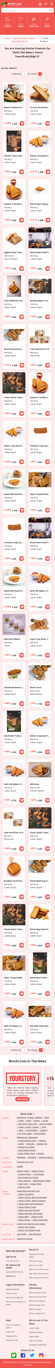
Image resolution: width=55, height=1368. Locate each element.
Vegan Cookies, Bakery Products (32, 1200)
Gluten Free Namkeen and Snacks (31, 1224)
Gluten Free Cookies (27, 1227)
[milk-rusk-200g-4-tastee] (14, 634)
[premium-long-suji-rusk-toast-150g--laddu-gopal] (14, 537)
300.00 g (8, 159)
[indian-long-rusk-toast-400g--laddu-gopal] (40, 731)
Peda (44, 1127)
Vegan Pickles (37, 1216)
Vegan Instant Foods (27, 1207)
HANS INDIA (34, 1336)
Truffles (20, 1166)
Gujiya (45, 1120)
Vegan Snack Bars (40, 1220)
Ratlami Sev (42, 1144)
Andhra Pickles (38, 1171)
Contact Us (10, 1276)
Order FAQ (10, 1332)
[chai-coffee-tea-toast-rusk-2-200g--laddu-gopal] (14, 296)
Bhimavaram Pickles (42, 1180)
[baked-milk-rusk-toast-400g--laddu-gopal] (14, 586)
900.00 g (34, 352)
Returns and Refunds (14, 1297)
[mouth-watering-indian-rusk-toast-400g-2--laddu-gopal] (14, 344)
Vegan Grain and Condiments (31, 1204)
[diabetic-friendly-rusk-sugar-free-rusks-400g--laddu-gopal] (14, 199)
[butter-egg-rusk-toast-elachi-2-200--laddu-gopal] (40, 924)
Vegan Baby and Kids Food (28, 1191)
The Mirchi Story (35, 1261)
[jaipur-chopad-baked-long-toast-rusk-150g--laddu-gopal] (14, 972)
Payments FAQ (12, 1340)
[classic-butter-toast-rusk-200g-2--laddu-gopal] (14, 924)
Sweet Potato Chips (27, 1153)
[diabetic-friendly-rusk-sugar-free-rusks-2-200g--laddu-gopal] (40, 392)
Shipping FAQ (11, 1336)
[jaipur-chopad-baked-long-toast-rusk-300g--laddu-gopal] (40, 489)
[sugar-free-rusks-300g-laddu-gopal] (40, 634)
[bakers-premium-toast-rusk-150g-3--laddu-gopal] (14, 102)
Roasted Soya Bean (27, 1147)
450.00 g (8, 111)
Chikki (21, 1120)
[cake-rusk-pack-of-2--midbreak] (14, 827)
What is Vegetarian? (37, 1313)
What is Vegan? (35, 1309)
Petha (21, 1130)
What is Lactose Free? (38, 1297)
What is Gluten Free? (37, 1292)
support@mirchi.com (14, 1272)
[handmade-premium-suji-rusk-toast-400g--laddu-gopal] (40, 972)
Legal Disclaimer (12, 1289)
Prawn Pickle (36, 1184)
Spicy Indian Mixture (27, 1150)
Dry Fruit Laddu (25, 1133)
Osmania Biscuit (46, 1157)
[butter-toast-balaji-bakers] (40, 682)
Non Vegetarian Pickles (28, 1177)
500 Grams (35, 787)
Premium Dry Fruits (25, 1162)
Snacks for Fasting (24, 1238)
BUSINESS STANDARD (37, 1345)
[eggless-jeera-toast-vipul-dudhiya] (14, 247)
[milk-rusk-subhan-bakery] (40, 779)
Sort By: (4, 68)
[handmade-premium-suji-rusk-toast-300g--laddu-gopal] (14, 731)
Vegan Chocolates (26, 1194)
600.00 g (8, 836)
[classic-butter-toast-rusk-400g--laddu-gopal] (14, 392)
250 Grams (9, 256)
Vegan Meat (24, 1216)
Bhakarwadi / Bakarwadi (27, 1137)
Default (12, 68)
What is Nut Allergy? (37, 1301)
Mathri (21, 1144)
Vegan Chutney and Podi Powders (33, 1197)
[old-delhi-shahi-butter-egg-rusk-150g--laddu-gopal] (40, 1021)
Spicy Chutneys (25, 1180)
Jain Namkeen (35, 1234)
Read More (22, 1099)
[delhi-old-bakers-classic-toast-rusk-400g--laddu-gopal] (14, 1021)
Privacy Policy (11, 1293)
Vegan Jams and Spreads (29, 1210)
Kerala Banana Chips (27, 1140)
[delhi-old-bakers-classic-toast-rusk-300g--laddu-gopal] (40, 586)
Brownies (32, 1157)
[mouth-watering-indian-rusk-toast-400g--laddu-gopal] (40, 876)
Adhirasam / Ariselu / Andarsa (29, 1117)
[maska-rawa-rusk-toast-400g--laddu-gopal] (40, 247)
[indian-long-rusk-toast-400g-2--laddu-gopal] (40, 151)
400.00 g (8, 207)
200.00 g (34, 546)
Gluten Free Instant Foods (29, 1230)
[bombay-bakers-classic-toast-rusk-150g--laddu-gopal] (40, 296)
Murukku (30, 1144)
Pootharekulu (32, 1130)
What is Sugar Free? (37, 1305)
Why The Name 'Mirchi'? (39, 1278)
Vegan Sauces (24, 1220)
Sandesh (43, 1130)
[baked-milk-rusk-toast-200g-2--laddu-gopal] (14, 489)
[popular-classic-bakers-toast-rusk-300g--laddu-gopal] (14, 151)
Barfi (47, 1117)
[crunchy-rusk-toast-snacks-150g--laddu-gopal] (40, 102)
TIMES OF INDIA (35, 1340)
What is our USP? (36, 1265)
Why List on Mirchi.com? (39, 1269)
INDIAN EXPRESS (36, 1332)
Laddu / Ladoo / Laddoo (29, 1127)
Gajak (28, 1120)
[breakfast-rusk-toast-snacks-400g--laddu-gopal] (14, 876)
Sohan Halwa (40, 1133)
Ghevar (37, 1120)
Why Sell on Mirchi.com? (39, 1273)
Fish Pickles (39, 1174)
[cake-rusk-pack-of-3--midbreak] (40, 344)
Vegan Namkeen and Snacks (31, 1213)
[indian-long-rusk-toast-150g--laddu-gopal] (14, 441)
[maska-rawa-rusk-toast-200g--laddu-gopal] (40, 537)
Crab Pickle (23, 1184)
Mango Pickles (23, 1171)
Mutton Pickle (24, 1187)
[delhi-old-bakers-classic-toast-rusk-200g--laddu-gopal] (14, 779)
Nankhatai (21, 1157)
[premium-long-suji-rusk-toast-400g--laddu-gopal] (40, 441)
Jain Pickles (21, 1234)
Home (7, 38)
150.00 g (34, 111)
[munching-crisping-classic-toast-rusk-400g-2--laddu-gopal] (40, 199)
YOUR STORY (34, 1328)
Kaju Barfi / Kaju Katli (28, 1124)
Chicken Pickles (25, 1174)
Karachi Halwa (46, 1124)
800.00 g (34, 159)
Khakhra (42, 1140)
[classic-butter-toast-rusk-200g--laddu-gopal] (40, 827)
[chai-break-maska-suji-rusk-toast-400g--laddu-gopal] (14, 682)
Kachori (41, 1153)
